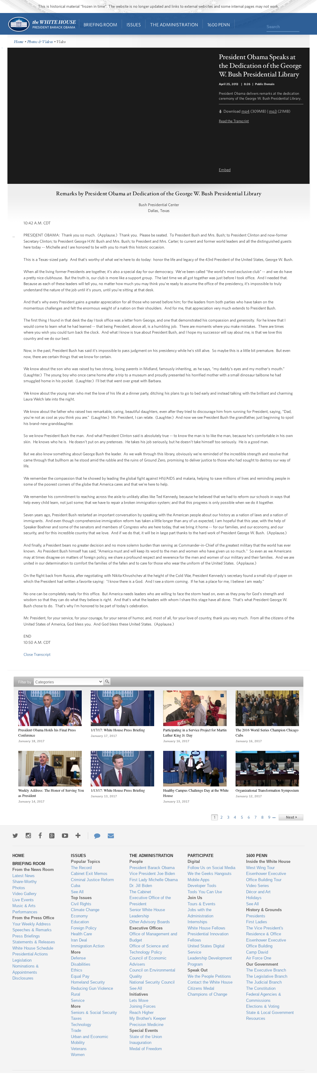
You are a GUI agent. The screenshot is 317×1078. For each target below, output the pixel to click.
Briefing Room (100, 24)
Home (41, 24)
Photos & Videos (40, 42)
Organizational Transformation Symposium (267, 790)
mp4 (245, 111)
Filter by (24, 682)
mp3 (273, 111)
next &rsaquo (291, 817)
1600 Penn (218, 24)
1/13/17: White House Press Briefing (118, 790)
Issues (134, 24)
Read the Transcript (234, 121)
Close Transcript (37, 654)
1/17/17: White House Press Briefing (118, 729)
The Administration (174, 24)
